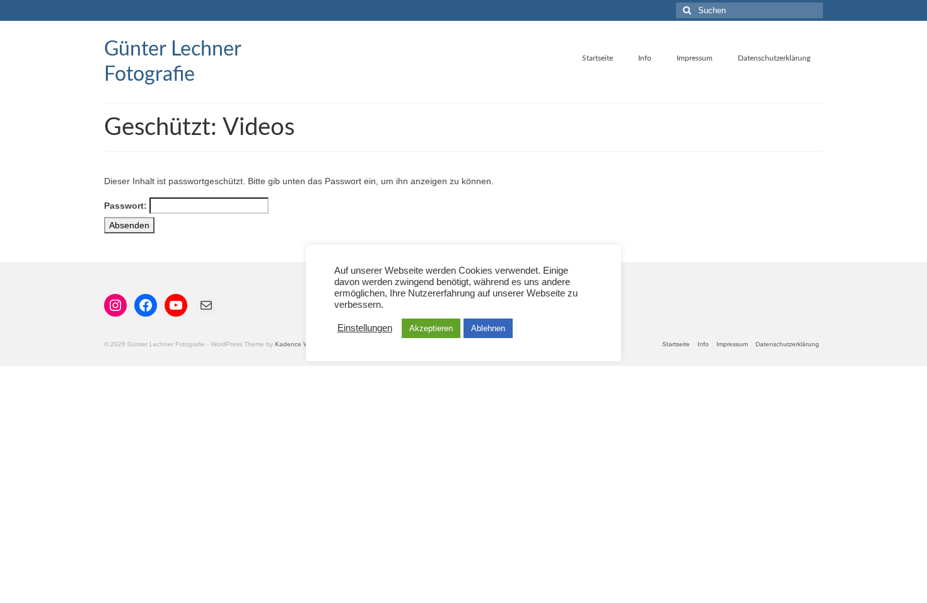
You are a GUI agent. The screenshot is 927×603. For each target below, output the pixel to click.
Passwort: (126, 206)
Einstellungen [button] (364, 328)
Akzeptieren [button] (431, 328)
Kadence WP (294, 344)
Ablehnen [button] (488, 328)
